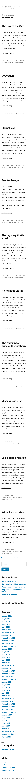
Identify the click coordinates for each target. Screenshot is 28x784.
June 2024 (5, 687)
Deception (7, 75)
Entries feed (6, 765)
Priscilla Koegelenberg (8, 60)
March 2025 (6, 663)
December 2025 (8, 638)
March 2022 (6, 737)
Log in (3, 762)
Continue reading (7, 53)
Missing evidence (11, 401)
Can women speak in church (13, 587)
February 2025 (7, 665)
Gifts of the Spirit (8, 581)
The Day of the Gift (12, 26)
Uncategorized (7, 62)
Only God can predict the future (11, 591)
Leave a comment (18, 62)
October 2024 (7, 676)
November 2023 (8, 707)
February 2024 (7, 698)
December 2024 (8, 671)
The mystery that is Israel (12, 237)
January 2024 (7, 701)
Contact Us (11, 780)
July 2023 (5, 718)
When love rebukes (12, 512)
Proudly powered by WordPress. (16, 778)
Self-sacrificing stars (13, 457)
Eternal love (8, 127)
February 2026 (7, 633)
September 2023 (8, 712)
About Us (3, 780)
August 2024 (6, 682)
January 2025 (7, 668)
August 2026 (6, 616)
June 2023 (5, 720)
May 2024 (5, 690)
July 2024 (5, 685)
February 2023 (7, 731)
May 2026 (5, 624)
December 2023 (8, 704)
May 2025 (5, 657)
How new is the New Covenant (14, 584)
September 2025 (8, 646)
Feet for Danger (10, 180)
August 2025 (6, 649)
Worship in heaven (9, 594)
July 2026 (5, 619)
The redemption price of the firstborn (13, 344)
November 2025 (8, 641)
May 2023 (5, 723)
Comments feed (8, 768)
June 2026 (5, 622)
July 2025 (5, 652)
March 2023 (6, 729)
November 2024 (8, 674)
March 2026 (6, 630)
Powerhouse (6, 7)
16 (14, 557)
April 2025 (5, 660)
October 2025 (7, 644)
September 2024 (8, 679)
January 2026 (7, 635)
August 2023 (6, 715)
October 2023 (7, 709)
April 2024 (5, 693)
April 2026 (5, 627)
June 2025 (5, 654)
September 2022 (8, 734)
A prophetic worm (12, 290)
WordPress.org (7, 770)
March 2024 (6, 696)
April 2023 (5, 726)
